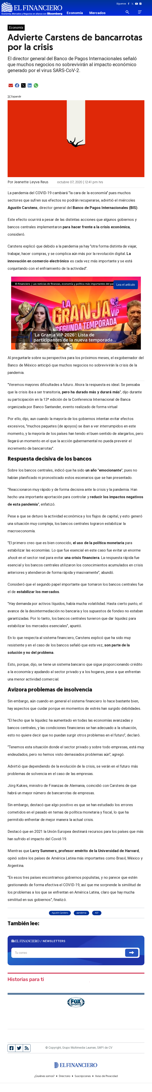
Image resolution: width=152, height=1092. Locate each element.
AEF (97, 913)
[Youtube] (137, 3)
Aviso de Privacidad (106, 1076)
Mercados (97, 13)
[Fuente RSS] (26, 1048)
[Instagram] (140, 3)
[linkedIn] (29, 85)
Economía (75, 13)
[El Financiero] (31, 8)
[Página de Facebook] (11, 1048)
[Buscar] (129, 12)
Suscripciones (83, 1076)
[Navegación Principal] (140, 12)
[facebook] (17, 85)
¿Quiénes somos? (44, 1076)
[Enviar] (131, 953)
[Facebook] (129, 3)
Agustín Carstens (60, 913)
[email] (11, 85)
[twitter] (23, 85)
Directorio (64, 1076)
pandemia (81, 913)
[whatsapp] (36, 85)
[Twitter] (133, 3)
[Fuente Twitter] (19, 1048)
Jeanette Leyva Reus (31, 182)
